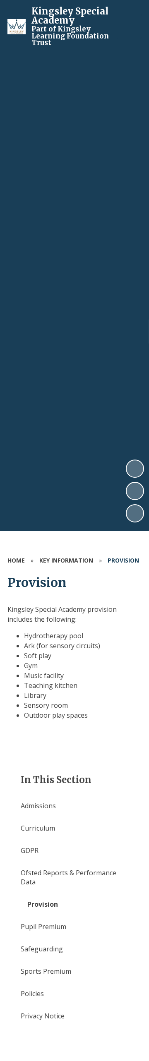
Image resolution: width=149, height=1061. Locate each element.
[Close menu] (129, 26)
